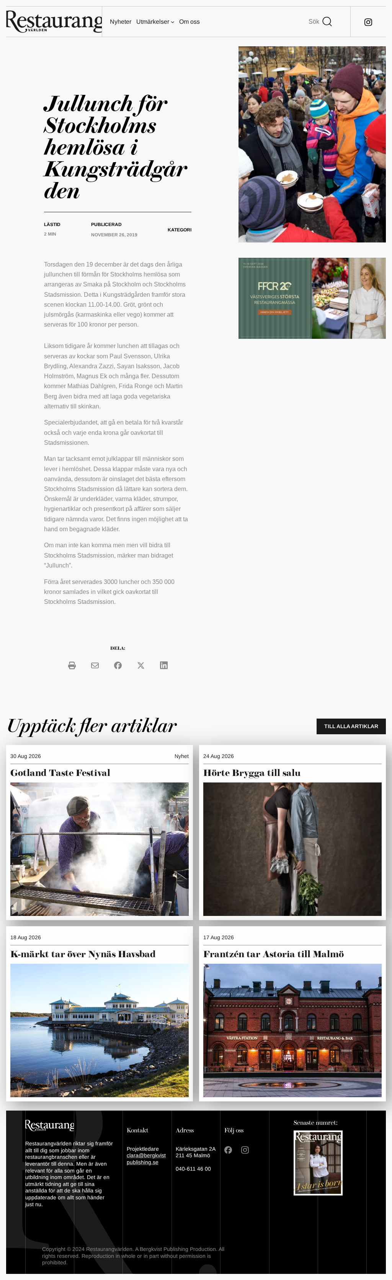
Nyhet (182, 756)
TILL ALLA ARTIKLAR (351, 726)
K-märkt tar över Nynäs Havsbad (83, 954)
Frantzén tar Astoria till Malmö (273, 954)
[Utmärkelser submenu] (173, 22)
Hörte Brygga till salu (252, 773)
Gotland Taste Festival (60, 773)
